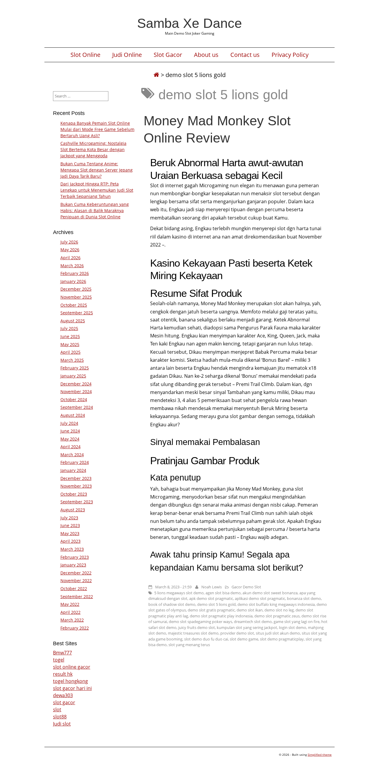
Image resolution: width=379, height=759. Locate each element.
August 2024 (72, 415)
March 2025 (72, 360)
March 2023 (72, 549)
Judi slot (62, 723)
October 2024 (73, 399)
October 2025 (73, 305)
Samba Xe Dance (189, 23)
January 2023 (73, 565)
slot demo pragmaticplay (282, 639)
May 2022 (69, 604)
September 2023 (76, 502)
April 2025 (70, 352)
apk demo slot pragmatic (211, 598)
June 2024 (70, 431)
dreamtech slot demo (253, 621)
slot (57, 709)
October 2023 (73, 494)
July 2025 (69, 328)
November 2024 (76, 391)
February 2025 (74, 368)
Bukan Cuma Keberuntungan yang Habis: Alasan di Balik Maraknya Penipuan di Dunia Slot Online (94, 210)
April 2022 (70, 612)
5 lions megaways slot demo (179, 592)
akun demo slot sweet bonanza (270, 592)
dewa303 (63, 695)
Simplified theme (320, 754)
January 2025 (73, 376)
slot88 (60, 716)
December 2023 (75, 478)
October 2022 (73, 588)
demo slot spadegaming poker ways (200, 621)
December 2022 (75, 573)
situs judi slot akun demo (278, 633)
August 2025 (72, 321)
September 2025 (76, 313)
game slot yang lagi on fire (296, 621)
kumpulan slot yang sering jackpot (247, 627)
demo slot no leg (279, 610)
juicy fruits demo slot (196, 627)
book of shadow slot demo (171, 604)
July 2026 (69, 242)
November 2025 (76, 297)
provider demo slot (237, 633)
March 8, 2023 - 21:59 (173, 587)
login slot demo (292, 627)
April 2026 (70, 257)
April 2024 (70, 446)
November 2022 (76, 580)
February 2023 (74, 557)
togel (58, 659)
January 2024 (73, 470)
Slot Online (85, 54)
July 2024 (69, 423)
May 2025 (69, 344)
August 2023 (72, 510)
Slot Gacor (168, 54)
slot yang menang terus (189, 644)
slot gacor (64, 702)
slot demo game (244, 639)
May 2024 (69, 439)
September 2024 (76, 407)
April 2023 (70, 541)
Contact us (245, 54)
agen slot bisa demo (223, 592)
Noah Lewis (211, 587)
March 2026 (72, 265)
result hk (63, 674)
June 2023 (70, 525)
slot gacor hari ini (72, 688)
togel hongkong (70, 681)
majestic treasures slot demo (193, 633)
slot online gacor (71, 667)
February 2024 (74, 462)
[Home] (156, 75)
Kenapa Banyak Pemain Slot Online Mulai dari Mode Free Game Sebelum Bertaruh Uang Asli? (97, 129)
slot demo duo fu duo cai (206, 639)
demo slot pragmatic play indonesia (221, 616)
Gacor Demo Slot (246, 587)
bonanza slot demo (304, 598)
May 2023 (69, 533)
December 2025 (75, 289)
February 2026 (74, 273)
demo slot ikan (250, 610)
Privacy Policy (290, 54)
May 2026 (69, 249)
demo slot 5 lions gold (216, 604)
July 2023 (69, 518)
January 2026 (73, 281)
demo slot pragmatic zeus (277, 616)
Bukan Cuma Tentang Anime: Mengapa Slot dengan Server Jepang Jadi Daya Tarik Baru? (96, 170)
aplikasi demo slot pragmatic (260, 598)
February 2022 (74, 628)
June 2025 (70, 336)
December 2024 (75, 384)
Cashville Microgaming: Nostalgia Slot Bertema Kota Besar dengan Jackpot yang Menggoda (93, 149)
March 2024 (72, 454)
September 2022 (76, 596)
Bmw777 (62, 652)
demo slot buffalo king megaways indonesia (276, 604)
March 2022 (72, 620)
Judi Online (127, 54)
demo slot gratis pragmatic (211, 610)
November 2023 (76, 486)
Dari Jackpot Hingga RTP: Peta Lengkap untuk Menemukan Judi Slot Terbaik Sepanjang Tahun (96, 190)
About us (206, 54)
